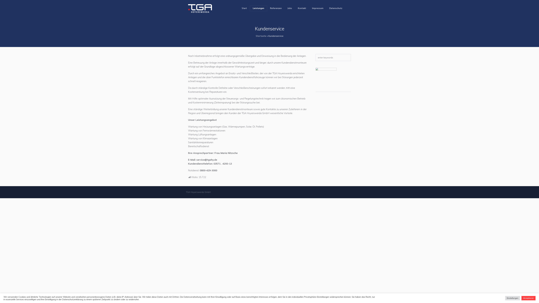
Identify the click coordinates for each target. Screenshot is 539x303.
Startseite (261, 36)
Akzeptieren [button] (528, 298)
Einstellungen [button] (512, 298)
